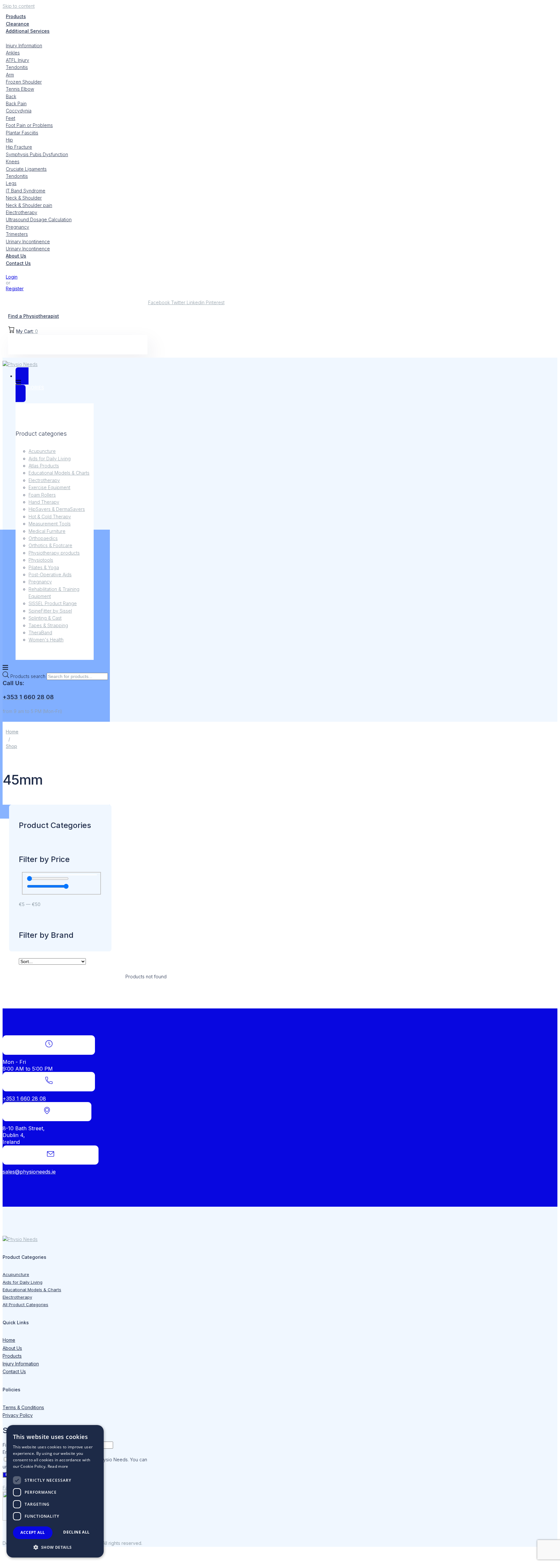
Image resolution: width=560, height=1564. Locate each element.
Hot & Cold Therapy (50, 516)
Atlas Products (44, 465)
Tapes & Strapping (48, 625)
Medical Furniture (47, 531)
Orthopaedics (43, 538)
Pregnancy (40, 581)
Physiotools (41, 560)
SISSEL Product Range (53, 603)
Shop (11, 746)
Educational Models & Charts (59, 473)
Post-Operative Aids (50, 574)
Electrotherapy (44, 480)
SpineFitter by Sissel (50, 611)
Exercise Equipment (49, 487)
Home (12, 731)
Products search (28, 676)
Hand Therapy (44, 502)
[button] (55, 1547)
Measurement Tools (50, 523)
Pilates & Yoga (44, 567)
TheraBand (40, 632)
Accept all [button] (32, 1532)
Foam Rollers (42, 495)
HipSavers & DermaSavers (57, 509)
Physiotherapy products (54, 553)
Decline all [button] (76, 1532)
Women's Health (46, 639)
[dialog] (55, 1491)
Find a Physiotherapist (33, 316)
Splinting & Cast (45, 618)
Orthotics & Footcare (50, 545)
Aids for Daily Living (50, 458)
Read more (58, 1466)
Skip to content (19, 6)
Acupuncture (42, 451)
